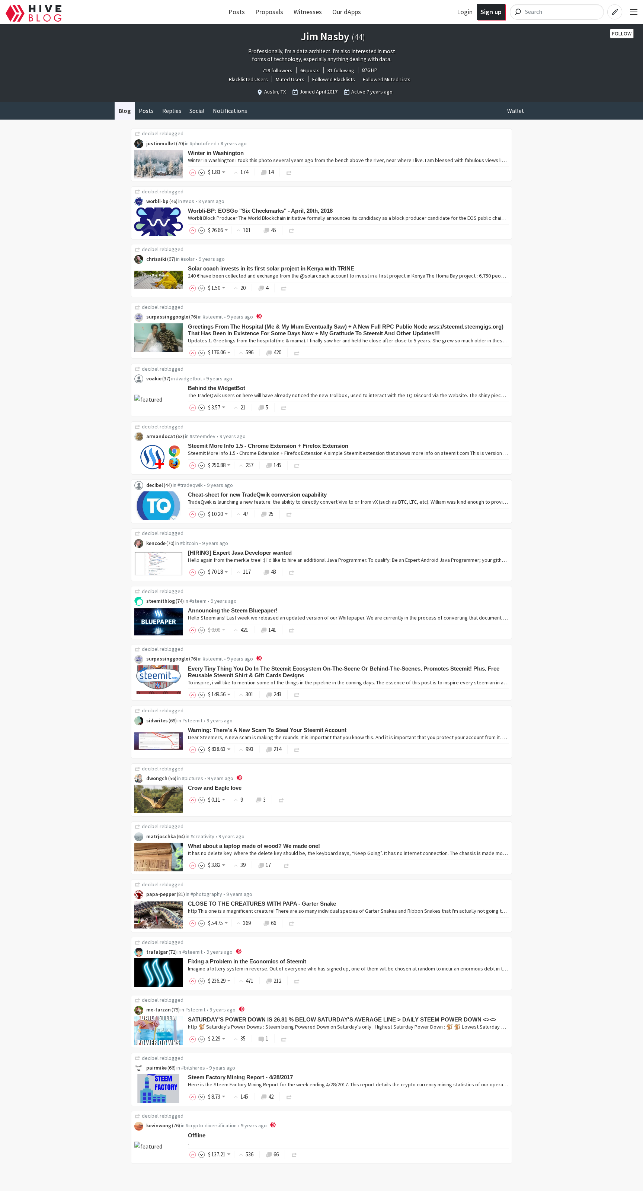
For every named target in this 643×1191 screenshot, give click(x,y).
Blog (125, 110)
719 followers (277, 70)
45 (273, 230)
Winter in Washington (216, 153)
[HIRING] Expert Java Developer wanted (240, 552)
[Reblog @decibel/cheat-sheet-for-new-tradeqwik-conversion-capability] (289, 513)
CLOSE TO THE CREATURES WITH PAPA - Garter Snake (262, 903)
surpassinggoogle (167, 316)
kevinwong (158, 1125)
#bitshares (193, 1067)
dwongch (156, 778)
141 (272, 629)
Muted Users (290, 79)
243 (277, 694)
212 (277, 980)
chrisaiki (156, 259)
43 (273, 571)
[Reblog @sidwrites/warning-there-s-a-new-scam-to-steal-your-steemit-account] (297, 749)
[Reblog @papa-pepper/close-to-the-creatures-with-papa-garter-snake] (291, 922)
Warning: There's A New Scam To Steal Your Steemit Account (267, 730)
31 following (340, 70)
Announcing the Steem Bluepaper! (233, 610)
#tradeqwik (190, 485)
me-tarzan (158, 1009)
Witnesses (308, 11)
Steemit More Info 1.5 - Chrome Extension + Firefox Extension (268, 446)
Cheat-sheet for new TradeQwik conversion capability (257, 494)
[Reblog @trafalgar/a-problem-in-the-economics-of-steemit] (297, 980)
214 (277, 749)
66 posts (310, 70)
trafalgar (157, 951)
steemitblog (160, 601)
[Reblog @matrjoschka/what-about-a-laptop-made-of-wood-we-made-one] (286, 864)
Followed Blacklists (333, 79)
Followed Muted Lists (386, 79)
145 (277, 465)
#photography (206, 894)
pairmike (156, 1067)
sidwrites (157, 720)
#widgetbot (189, 378)
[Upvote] (193, 171)
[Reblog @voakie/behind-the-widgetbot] (284, 407)
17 (268, 864)
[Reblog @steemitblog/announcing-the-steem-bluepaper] (291, 629)
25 (270, 513)
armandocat (160, 436)
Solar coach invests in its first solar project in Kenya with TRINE (271, 268)
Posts (236, 11)
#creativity (202, 836)
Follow (621, 33)
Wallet (515, 110)
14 (270, 171)
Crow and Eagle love (214, 788)
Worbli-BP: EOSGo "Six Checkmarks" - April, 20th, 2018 (260, 211)
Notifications (230, 110)
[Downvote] (201, 171)
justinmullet (160, 143)
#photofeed (203, 143)
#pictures (192, 778)
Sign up (491, 11)
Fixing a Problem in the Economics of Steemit (247, 961)
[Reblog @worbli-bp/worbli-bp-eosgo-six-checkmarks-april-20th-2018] (291, 230)
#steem (198, 601)
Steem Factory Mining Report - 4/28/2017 (240, 1077)
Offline (196, 1135)
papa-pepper (161, 894)
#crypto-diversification (211, 1125)
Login (465, 11)
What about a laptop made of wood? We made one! (254, 846)
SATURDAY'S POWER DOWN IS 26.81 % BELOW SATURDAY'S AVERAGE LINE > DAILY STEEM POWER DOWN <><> (342, 1019)
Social (197, 110)
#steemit (213, 316)
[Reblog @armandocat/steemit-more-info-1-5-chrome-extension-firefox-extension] (297, 465)
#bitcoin (189, 543)
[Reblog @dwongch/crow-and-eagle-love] (281, 799)
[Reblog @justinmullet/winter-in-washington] (289, 171)
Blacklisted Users (248, 79)
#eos (188, 201)
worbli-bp (157, 201)
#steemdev (202, 436)
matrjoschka (161, 836)
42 (270, 1096)
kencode (156, 543)
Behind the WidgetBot (216, 388)
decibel (150, 133)
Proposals (269, 11)
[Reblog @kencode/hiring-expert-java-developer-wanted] (291, 571)
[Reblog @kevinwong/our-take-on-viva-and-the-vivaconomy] (294, 1154)
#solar (188, 259)
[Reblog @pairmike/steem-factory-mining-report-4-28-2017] (289, 1096)
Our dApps (346, 11)
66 (273, 922)
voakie (153, 378)
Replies (171, 110)
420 (277, 352)
